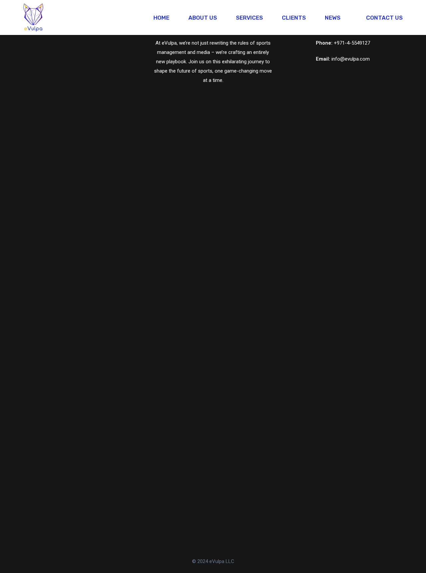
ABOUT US (202, 17)
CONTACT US (384, 17)
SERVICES (249, 17)
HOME (161, 17)
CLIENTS (294, 17)
